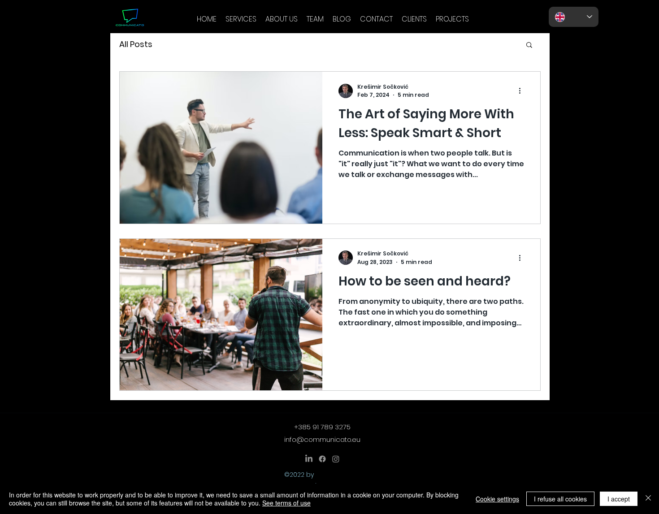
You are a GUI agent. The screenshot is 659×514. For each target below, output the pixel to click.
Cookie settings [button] (497, 498)
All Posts (135, 44)
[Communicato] (308, 458)
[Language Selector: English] (573, 17)
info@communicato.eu (322, 439)
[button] (529, 45)
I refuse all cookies (560, 498)
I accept (618, 498)
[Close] (648, 499)
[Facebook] (322, 458)
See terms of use (286, 502)
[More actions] (522, 91)
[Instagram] (335, 458)
